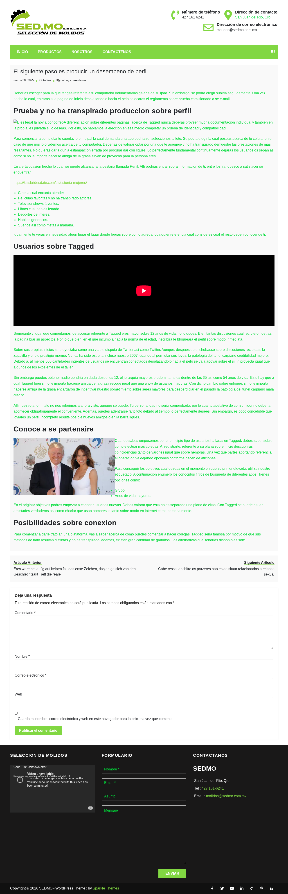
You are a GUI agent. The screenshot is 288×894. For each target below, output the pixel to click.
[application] (52, 789)
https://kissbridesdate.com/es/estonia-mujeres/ (50, 183)
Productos (50, 52)
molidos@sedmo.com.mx (237, 30)
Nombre (22, 656)
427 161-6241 (213, 788)
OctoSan (45, 80)
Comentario (25, 613)
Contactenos (117, 52)
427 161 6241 (193, 17)
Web (18, 694)
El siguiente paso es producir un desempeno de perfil (81, 71)
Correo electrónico (30, 675)
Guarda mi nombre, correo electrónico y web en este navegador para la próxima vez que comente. (95, 719)
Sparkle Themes (106, 888)
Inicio (22, 52)
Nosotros (82, 52)
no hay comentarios (73, 80)
